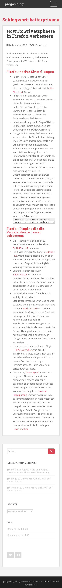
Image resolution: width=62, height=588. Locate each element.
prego (14, 478)
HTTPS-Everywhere (23, 349)
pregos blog (14, 4)
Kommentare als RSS (18, 535)
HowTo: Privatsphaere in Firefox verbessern (31, 33)
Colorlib (46, 581)
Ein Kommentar (39, 45)
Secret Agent (32, 372)
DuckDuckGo (30, 308)
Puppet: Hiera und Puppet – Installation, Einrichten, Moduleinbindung (28, 471)
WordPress (32, 584)
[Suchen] (51, 451)
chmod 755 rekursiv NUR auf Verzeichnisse (28, 480)
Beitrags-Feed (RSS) (17, 528)
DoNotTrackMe (21, 248)
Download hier (20, 428)
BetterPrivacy (20, 274)
